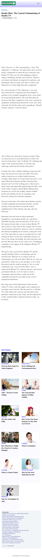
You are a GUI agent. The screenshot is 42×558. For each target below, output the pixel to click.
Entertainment (5, 363)
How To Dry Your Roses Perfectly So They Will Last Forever (30, 421)
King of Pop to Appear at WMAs (10, 521)
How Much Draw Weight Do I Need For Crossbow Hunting (9, 448)
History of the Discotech (8, 541)
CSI (3, 533)
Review (9, 535)
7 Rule (9, 530)
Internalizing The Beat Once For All (11, 522)
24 (6, 530)
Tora (4, 538)
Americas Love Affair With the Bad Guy (20, 513)
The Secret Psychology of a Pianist (10, 524)
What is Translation (28, 446)
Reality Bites (7, 13)
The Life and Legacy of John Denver (11, 527)
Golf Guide (4, 417)
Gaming (24, 390)
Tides (3, 392)
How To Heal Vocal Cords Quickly (10, 528)
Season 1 (7, 533)
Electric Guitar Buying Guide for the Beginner (13, 518)
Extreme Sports (26, 363)
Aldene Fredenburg (7, 17)
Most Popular (6, 350)
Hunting (3, 443)
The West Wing (6, 532)
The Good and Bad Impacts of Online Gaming (28, 395)
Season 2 (10, 525)
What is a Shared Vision (9, 472)
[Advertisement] (21, 42)
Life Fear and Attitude (27, 470)
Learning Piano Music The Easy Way (20, 530)
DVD (6, 535)
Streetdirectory (18, 555)
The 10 (4, 530)
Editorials (4, 10)
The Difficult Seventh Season (16, 539)
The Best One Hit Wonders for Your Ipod (12, 519)
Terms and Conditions (25, 555)
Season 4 (12, 532)
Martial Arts (4, 496)
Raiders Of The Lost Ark (8, 536)
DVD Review (16, 525)
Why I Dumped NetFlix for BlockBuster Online (13, 516)
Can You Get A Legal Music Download (11, 542)
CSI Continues (6, 539)
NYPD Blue (5, 525)
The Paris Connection (19, 541)
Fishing (3, 390)
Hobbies (24, 417)
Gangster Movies (6, 513)
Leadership (4, 470)
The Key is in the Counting (9, 515)
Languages (24, 443)
